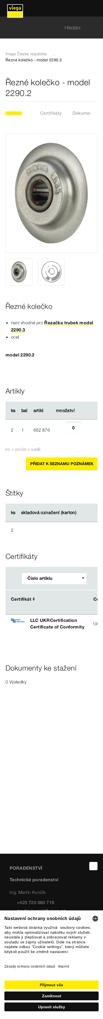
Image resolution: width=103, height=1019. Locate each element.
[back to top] (93, 866)
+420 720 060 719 (35, 902)
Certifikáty (51, 113)
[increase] (88, 430)
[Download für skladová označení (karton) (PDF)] (81, 512)
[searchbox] (46, 28)
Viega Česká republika (26, 53)
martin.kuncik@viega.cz (41, 910)
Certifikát (21, 599)
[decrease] (59, 430)
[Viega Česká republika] (15, 8)
